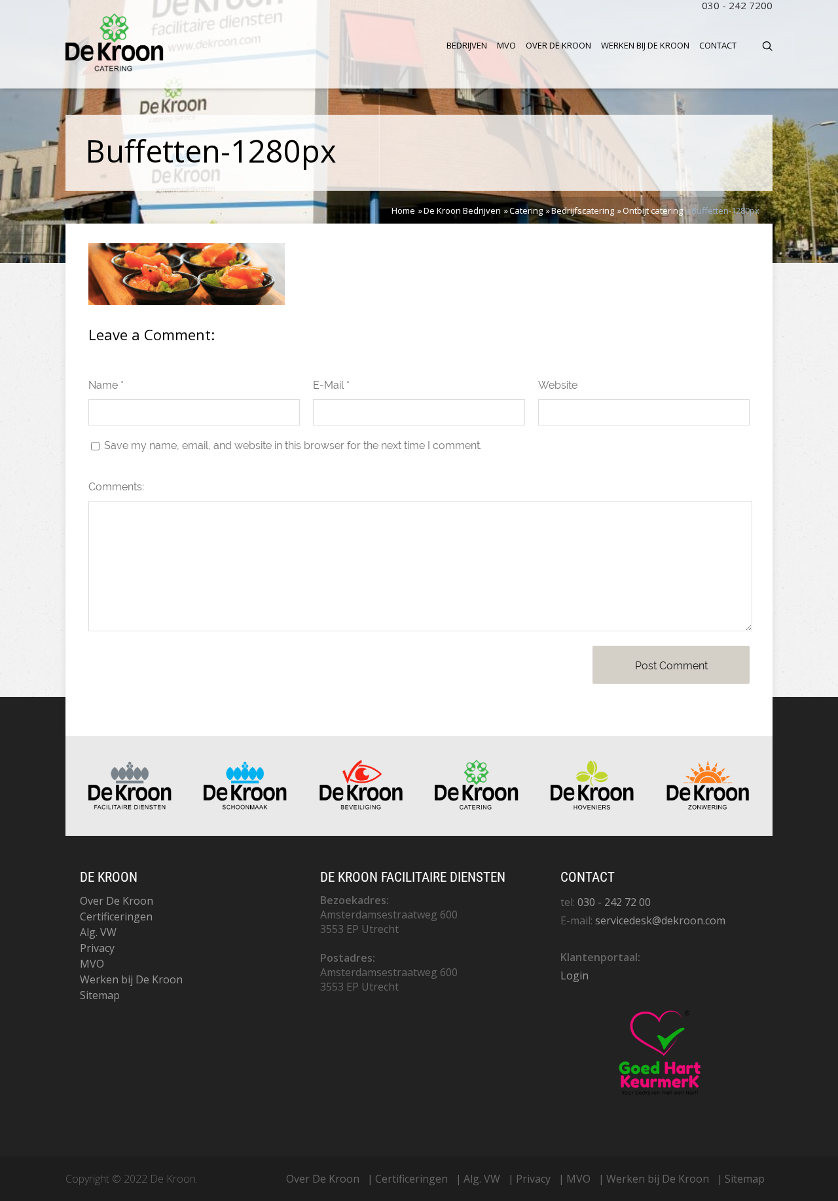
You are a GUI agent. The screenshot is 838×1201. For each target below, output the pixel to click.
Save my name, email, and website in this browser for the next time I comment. (293, 445)
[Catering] (476, 806)
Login (574, 975)
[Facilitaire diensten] (130, 806)
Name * (106, 385)
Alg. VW (98, 932)
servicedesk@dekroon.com (660, 920)
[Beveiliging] (361, 806)
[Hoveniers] (592, 806)
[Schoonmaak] (245, 806)
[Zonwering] (708, 806)
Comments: (116, 487)
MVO (506, 45)
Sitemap (100, 995)
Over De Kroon (558, 45)
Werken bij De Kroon (645, 45)
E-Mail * (331, 385)
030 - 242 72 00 (614, 902)
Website (557, 385)
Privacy (97, 948)
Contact (718, 45)
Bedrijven (466, 45)
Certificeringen (116, 916)
